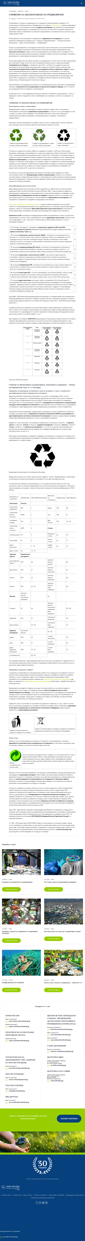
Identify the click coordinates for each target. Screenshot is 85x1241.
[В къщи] (9, 18)
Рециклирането (56, 25)
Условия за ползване (40, 1195)
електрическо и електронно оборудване (57, 679)
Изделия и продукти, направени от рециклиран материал (20, 932)
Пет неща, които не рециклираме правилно (60, 882)
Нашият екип (17, 1195)
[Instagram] (40, 1202)
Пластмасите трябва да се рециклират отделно (24, 204)
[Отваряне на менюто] (81, 3)
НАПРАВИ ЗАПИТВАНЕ (69, 1119)
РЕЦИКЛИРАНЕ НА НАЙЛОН (13, 983)
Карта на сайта (27, 1195)
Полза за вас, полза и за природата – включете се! (63, 983)
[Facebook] (37, 1202)
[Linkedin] (46, 1202)
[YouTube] (43, 1202)
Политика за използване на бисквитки (43, 1197)
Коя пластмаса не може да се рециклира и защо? (62, 931)
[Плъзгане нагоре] (81, 1239)
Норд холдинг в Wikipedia (56, 1195)
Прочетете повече (13, 890)
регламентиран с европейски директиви (37, 681)
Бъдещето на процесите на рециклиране (17, 882)
